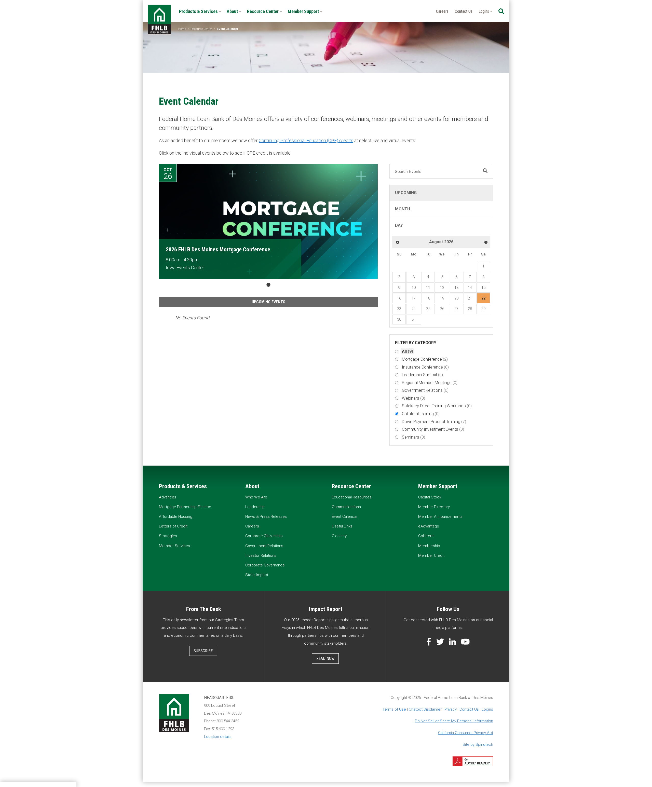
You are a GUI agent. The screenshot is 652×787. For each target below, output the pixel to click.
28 (470, 308)
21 (470, 298)
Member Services (174, 546)
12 (442, 287)
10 (414, 287)
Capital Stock (429, 497)
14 (470, 287)
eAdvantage (428, 526)
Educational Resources (352, 497)
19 (442, 298)
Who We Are (256, 497)
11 (428, 287)
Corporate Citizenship (264, 536)
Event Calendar (345, 516)
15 (483, 287)
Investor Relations (260, 555)
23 (399, 308)
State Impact (256, 575)
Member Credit (431, 555)
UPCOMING (406, 192)
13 (456, 287)
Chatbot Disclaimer (425, 709)
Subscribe (203, 650)
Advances (167, 497)
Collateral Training (421, 413)
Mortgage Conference (425, 359)
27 (456, 308)
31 (414, 319)
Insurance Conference (425, 367)
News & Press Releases (266, 516)
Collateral (426, 536)
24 (414, 308)
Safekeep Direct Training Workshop (437, 405)
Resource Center (263, 11)
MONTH (402, 209)
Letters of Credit (173, 526)
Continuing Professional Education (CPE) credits (306, 140)
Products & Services (199, 11)
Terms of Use (394, 709)
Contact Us (463, 11)
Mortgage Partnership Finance (185, 507)
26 (442, 308)
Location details (218, 736)
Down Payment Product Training (434, 421)
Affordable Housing (175, 516)
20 (456, 298)
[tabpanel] (268, 221)
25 (428, 308)
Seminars (413, 437)
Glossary (339, 536)
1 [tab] (268, 285)
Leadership (255, 507)
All (407, 351)
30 (399, 319)
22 (483, 298)
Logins (484, 11)
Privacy (450, 709)
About (233, 11)
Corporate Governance (265, 565)
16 (399, 298)
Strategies (168, 536)
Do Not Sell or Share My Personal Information (454, 721)
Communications (346, 507)
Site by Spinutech (478, 744)
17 (414, 298)
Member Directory (434, 507)
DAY (399, 225)
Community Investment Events (433, 429)
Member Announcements (440, 516)
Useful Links (342, 526)
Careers (442, 11)
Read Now (325, 658)
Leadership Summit (422, 374)
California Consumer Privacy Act (465, 732)
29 (483, 308)
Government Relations (425, 390)
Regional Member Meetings (429, 382)
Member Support (304, 11)
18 (428, 298)
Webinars (413, 398)
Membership (429, 546)
